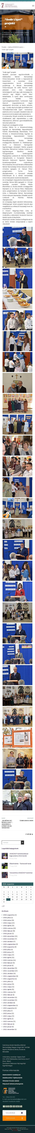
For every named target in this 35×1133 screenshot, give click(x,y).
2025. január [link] (7, 965)
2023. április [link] (7, 1019)
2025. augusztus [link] (8, 947)
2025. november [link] (8, 939)
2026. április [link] (7, 925)
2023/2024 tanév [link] (18, 32)
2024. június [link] (7, 984)
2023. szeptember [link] (9, 1005)
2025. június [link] (7, 952)
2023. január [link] (7, 1027)
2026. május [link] (7, 923)
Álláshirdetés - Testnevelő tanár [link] (20, 863)
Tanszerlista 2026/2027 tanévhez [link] (21, 873)
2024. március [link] (8, 992)
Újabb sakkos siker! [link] (26, 820)
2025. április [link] (7, 957)
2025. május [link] (7, 955)
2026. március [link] (8, 928)
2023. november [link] (8, 1000)
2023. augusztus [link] (9, 1008)
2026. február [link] (7, 931)
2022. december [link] (8, 1029)
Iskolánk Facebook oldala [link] (11, 1101)
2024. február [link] (7, 995)
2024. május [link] (7, 987)
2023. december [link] (8, 997)
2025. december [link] (8, 936)
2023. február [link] (7, 1024)
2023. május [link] (7, 1016)
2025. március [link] (8, 960)
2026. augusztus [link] (9, 915)
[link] (9, 5)
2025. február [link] (7, 963)
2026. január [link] (7, 933)
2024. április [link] (7, 989)
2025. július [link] (7, 949)
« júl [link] (3, 906)
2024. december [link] (9, 968)
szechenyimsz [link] (6, 37)
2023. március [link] (8, 1021)
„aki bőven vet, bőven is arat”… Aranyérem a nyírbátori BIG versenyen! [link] (7, 824)
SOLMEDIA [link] (15, 1129)
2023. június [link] (7, 1013)
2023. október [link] (8, 1003)
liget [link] (18, 34)
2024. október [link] (8, 973)
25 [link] (8, 899)
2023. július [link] (7, 1011)
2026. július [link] (7, 917)
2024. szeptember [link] (9, 976)
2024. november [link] (9, 971)
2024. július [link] (7, 981)
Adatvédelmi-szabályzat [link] (12, 1075)
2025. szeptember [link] (9, 944)
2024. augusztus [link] (9, 979)
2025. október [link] (8, 941)
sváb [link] (21, 34)
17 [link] (4, 897)
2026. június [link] (7, 920)
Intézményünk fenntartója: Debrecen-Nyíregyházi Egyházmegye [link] (17, 0)
